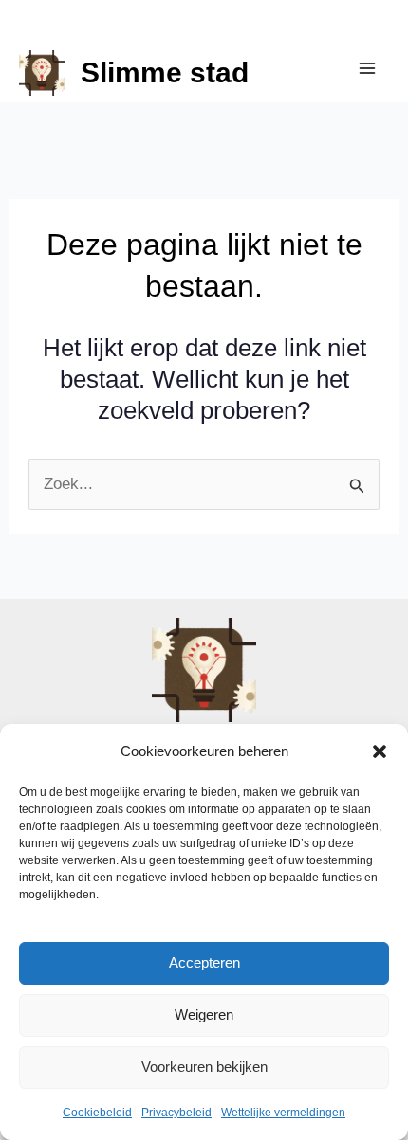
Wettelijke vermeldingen (283, 1112)
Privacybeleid (176, 1112)
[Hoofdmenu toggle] (368, 68)
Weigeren (204, 1014)
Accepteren (204, 962)
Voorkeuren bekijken (204, 1067)
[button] (379, 751)
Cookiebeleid (97, 1112)
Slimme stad (165, 72)
